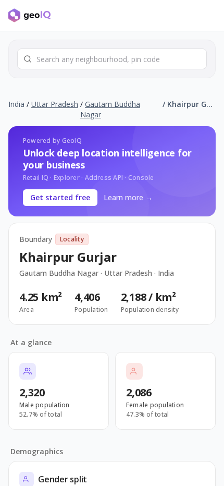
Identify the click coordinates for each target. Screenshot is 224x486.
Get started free (60, 197)
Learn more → (128, 197)
